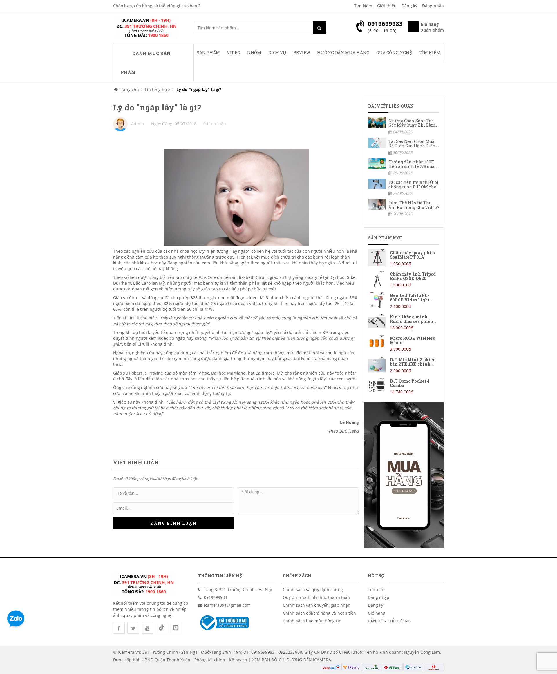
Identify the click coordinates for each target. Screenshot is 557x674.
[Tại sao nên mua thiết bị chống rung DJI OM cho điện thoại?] (404, 187)
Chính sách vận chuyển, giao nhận (316, 605)
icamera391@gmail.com (227, 605)
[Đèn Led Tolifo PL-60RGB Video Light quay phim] (404, 300)
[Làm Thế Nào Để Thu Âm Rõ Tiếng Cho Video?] (404, 208)
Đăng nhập (433, 5)
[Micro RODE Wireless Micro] (404, 343)
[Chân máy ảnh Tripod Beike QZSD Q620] (404, 279)
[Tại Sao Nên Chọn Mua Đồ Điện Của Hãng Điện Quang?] (404, 146)
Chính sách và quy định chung (313, 589)
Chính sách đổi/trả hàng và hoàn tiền (319, 613)
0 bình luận (214, 123)
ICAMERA (322, 659)
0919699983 (215, 597)
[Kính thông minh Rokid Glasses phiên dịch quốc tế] (404, 322)
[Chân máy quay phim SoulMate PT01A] (404, 258)
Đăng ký (409, 5)
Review (301, 52)
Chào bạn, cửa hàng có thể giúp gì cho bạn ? (156, 5)
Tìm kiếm (363, 5)
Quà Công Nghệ (394, 52)
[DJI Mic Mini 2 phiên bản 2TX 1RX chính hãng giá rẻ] (404, 365)
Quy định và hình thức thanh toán (316, 597)
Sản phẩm (208, 52)
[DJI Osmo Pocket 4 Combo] (404, 386)
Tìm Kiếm (429, 52)
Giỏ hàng (377, 613)
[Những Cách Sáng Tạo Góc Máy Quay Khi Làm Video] (404, 126)
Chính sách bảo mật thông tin (312, 621)
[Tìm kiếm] (319, 27)
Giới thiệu (387, 5)
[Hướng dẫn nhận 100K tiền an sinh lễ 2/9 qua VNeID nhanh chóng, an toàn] (404, 167)
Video (233, 52)
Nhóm (254, 52)
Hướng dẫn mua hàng (343, 52)
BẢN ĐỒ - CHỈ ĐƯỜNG (389, 621)
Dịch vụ (277, 52)
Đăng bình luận (173, 523)
